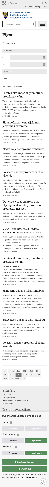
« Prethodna (14, 371)
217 (18, 375)
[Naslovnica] (24, 15)
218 (25, 375)
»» (24, 378)
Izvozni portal (8, 404)
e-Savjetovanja (8, 398)
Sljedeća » (14, 378)
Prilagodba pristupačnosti (36, 6)
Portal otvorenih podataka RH (15, 401)
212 (24, 371)
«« (5, 371)
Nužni (5, 422)
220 (38, 375)
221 (5, 378)
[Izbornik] (42, 24)
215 (5, 375)
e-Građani (6, 395)
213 (31, 371)
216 (12, 375)
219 (31, 375)
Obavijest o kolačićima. (27, 477)
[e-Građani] (14, 3)
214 (37, 371)
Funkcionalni (9, 434)
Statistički (8, 446)
